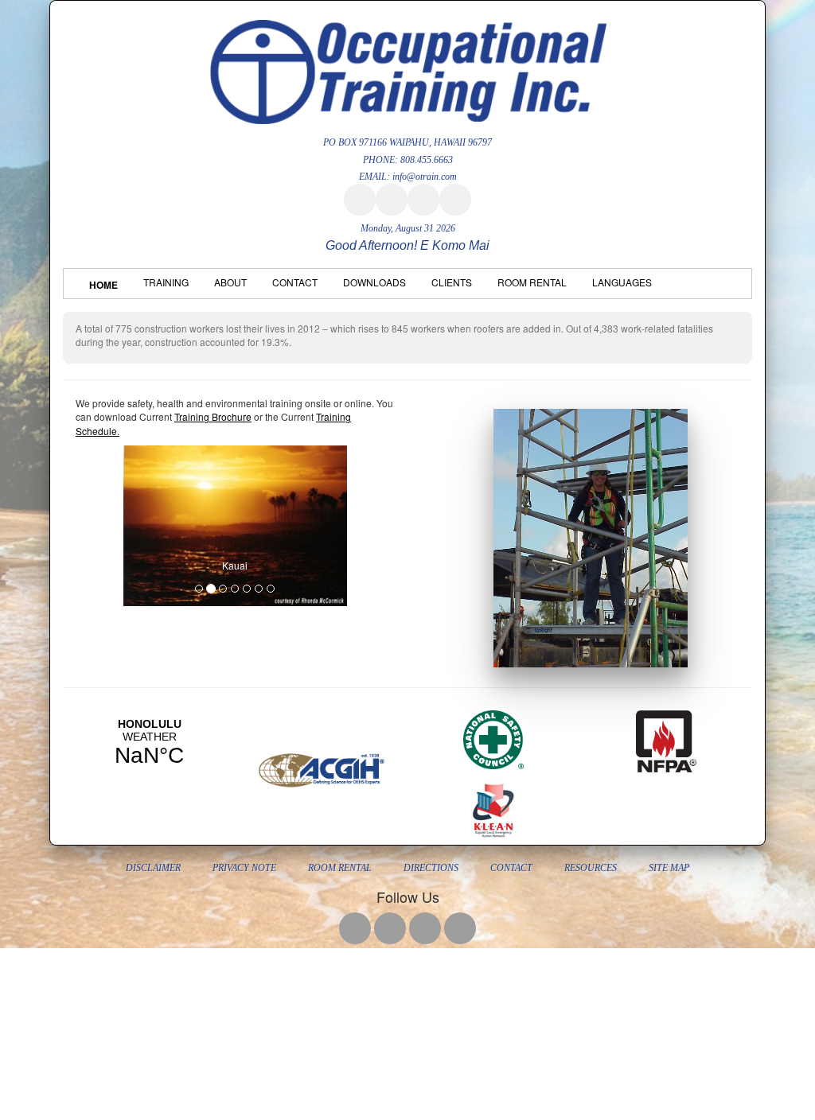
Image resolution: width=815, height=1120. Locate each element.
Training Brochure (213, 416)
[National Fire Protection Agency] (666, 738)
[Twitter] (392, 200)
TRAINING (166, 282)
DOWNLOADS (374, 282)
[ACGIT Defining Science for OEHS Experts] (321, 766)
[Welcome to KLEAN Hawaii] (493, 807)
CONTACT (295, 282)
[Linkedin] (455, 200)
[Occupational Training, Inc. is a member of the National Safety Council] (493, 736)
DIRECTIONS (431, 867)
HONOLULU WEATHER (149, 743)
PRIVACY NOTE (244, 867)
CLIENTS (451, 282)
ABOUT (230, 282)
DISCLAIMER (153, 867)
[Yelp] (423, 200)
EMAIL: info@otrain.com (408, 176)
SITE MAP (669, 867)
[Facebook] (360, 200)
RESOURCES (590, 867)
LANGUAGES (622, 282)
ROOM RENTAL (532, 282)
